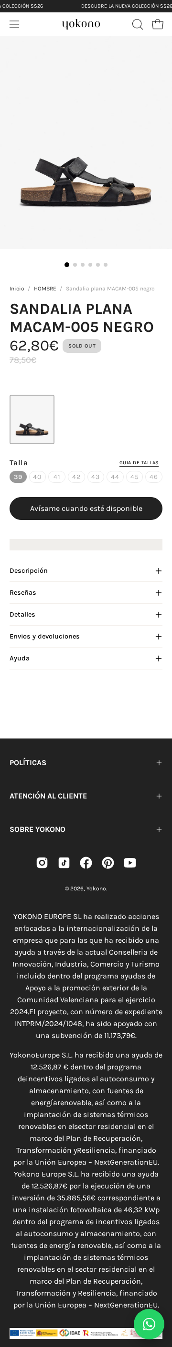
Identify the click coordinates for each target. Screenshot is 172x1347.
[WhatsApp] (149, 1324)
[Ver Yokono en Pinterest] (108, 863)
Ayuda (20, 658)
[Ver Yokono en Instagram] (42, 863)
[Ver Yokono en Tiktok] (64, 863)
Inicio (17, 288)
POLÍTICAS (28, 762)
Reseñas (23, 593)
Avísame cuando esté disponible (86, 508)
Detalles (22, 614)
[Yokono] (81, 23)
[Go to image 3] (83, 265)
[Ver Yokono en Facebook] (86, 863)
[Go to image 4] (90, 265)
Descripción (29, 571)
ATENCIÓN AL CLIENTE (48, 795)
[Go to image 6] (106, 265)
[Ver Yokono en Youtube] (130, 863)
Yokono (96, 888)
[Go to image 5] (98, 265)
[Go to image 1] (66, 264)
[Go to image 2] (75, 265)
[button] (136, 24)
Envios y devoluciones (45, 636)
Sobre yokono (37, 829)
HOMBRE (45, 288)
